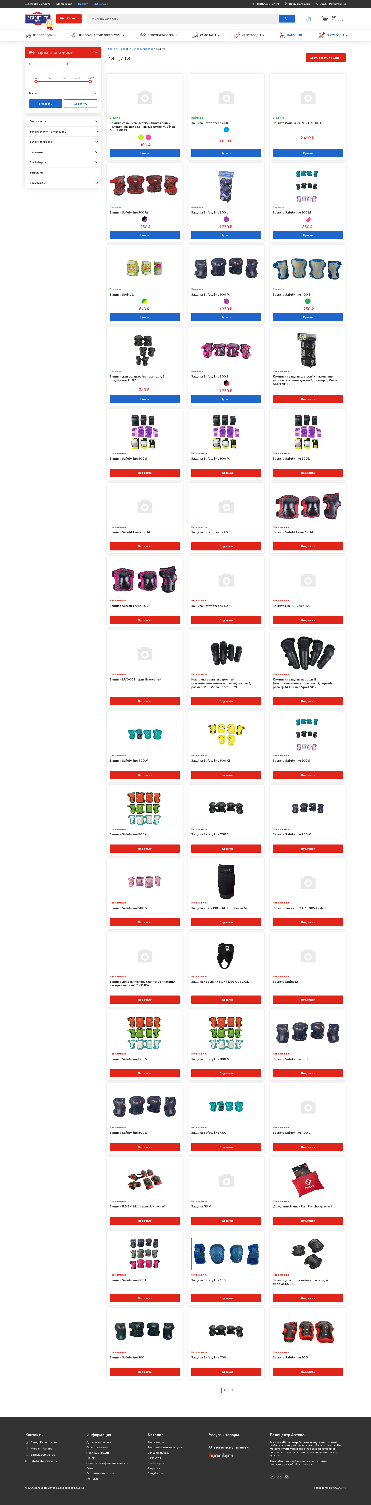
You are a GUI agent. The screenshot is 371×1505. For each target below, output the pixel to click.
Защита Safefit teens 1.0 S (211, 532)
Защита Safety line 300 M (129, 212)
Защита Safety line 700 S (210, 834)
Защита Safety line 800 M (210, 1059)
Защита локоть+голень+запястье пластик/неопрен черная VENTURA (142, 983)
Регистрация (337, 3)
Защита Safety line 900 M (210, 458)
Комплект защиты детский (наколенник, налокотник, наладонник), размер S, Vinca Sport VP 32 (305, 379)
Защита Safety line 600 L (128, 1280)
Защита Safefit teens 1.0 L (129, 606)
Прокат (83, 3)
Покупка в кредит (97, 1452)
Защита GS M (201, 1206)
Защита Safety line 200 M (292, 212)
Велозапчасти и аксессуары (48, 131)
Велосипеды (38, 121)
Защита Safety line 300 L (209, 212)
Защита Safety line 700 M (292, 834)
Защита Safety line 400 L (291, 1132)
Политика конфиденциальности (107, 1463)
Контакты (92, 1478)
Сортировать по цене (324, 57)
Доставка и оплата (38, 3)
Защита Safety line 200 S (291, 760)
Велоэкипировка (41, 141)
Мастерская (64, 3)
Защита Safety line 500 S (128, 908)
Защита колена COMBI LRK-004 (297, 123)
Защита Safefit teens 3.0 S (211, 123)
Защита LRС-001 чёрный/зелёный (135, 679)
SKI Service (100, 3)
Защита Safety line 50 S (290, 1357)
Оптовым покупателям (101, 1473)
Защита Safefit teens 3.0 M (130, 532)
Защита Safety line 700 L (209, 1357)
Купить (145, 153)
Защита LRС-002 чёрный (291, 606)
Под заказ (308, 399)
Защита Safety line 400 (208, 1132)
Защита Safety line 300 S (209, 376)
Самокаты (36, 152)
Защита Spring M (285, 981)
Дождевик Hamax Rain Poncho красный (302, 1206)
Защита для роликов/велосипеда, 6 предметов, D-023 (137, 378)
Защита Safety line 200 (127, 1357)
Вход (323, 3)
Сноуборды (38, 182)
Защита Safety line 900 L (291, 458)
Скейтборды (38, 162)
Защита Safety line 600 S (128, 1132)
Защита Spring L (122, 294)
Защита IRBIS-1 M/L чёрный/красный (137, 1206)
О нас (90, 1468)
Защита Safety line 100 (208, 1280)
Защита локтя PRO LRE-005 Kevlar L (300, 908)
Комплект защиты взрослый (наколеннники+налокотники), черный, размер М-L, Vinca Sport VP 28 (303, 682)
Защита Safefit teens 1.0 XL (212, 606)
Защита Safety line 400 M (129, 760)
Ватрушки (36, 172)
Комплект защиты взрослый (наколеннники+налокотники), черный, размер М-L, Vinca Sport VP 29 (221, 682)
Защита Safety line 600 (290, 1059)
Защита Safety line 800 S (128, 1059)
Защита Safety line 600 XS (211, 760)
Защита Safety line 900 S (128, 458)
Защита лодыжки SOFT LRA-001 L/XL (220, 981)
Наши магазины (299, 3)
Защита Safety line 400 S (291, 294)
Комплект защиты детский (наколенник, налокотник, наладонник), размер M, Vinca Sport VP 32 (142, 126)
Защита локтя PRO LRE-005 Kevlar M (219, 908)
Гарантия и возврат (98, 1447)
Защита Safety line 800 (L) (130, 834)
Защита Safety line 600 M (210, 294)
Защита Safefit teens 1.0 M (293, 532)
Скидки (91, 1457)
